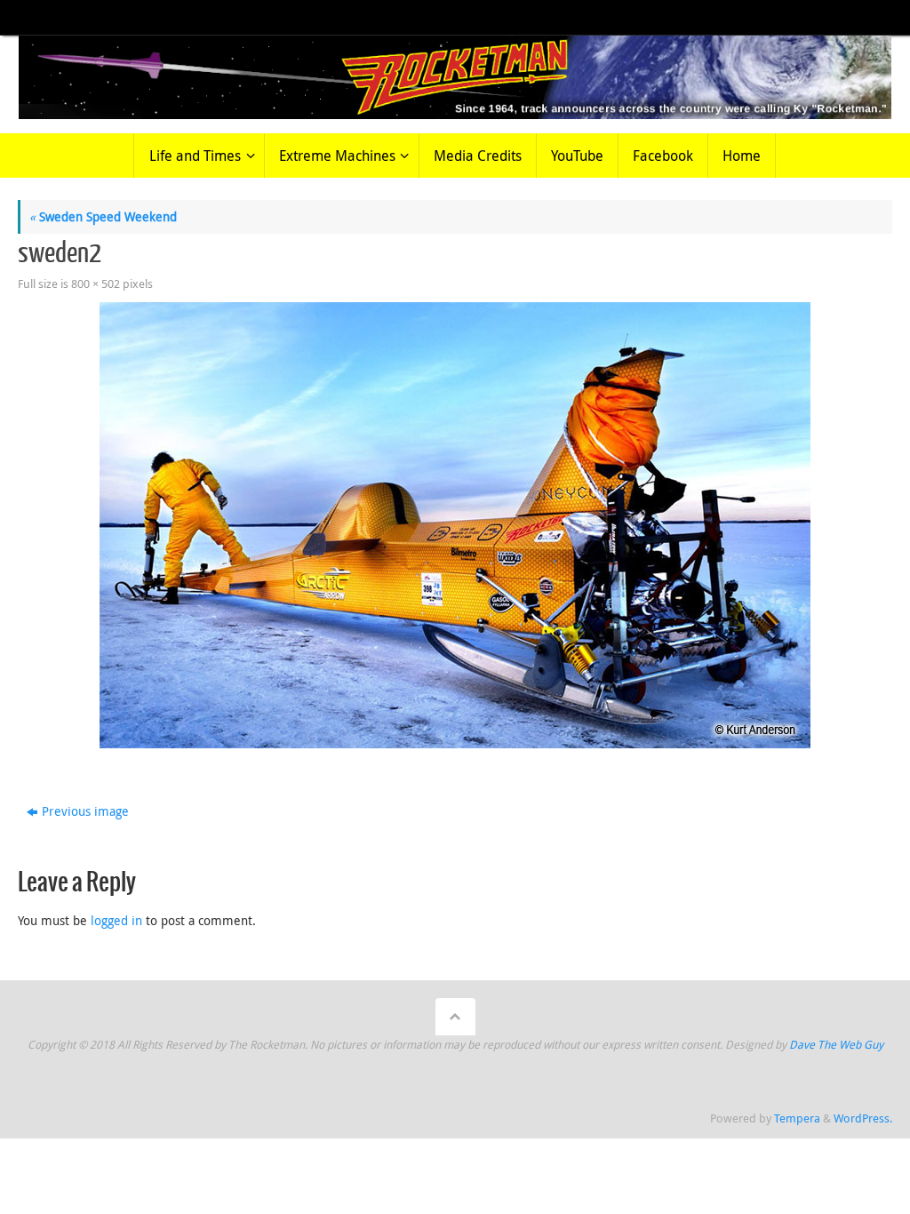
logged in (116, 920)
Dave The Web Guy (836, 1044)
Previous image (85, 811)
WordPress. (863, 1118)
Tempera (797, 1118)
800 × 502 (95, 284)
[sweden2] (455, 525)
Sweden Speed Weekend (103, 216)
